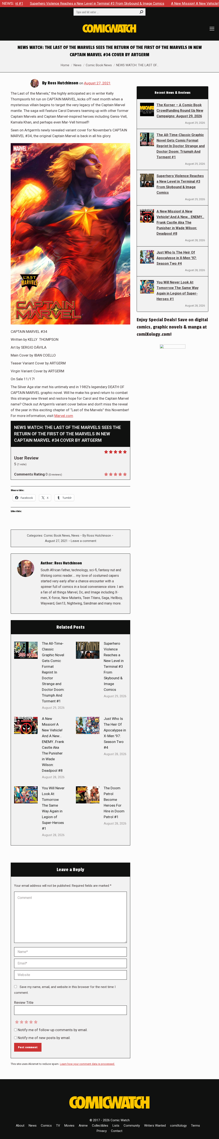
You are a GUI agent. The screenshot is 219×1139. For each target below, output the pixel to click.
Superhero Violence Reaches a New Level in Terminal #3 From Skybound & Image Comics (114, 666)
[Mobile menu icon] (212, 28)
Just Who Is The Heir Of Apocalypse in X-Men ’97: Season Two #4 (115, 733)
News (75, 535)
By (97, 535)
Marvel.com (63, 416)
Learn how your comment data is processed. (87, 1064)
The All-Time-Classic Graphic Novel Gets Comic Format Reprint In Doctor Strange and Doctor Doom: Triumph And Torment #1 (53, 672)
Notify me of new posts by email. (44, 1038)
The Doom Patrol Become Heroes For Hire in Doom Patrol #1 (114, 802)
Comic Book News (57, 535)
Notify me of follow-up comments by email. (53, 1030)
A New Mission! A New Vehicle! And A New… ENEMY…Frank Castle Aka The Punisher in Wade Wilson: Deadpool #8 (53, 744)
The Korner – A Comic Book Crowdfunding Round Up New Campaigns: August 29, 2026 (180, 110)
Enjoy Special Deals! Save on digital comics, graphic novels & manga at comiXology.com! (172, 327)
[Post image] (26, 650)
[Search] (141, 12)
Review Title (23, 1002)
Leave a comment (83, 541)
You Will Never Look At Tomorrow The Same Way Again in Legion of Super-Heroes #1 (53, 808)
